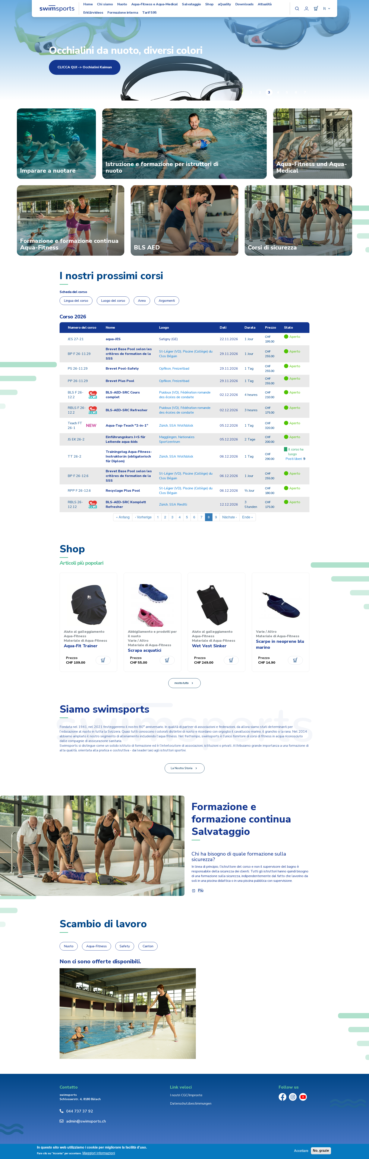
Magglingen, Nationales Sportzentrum (177, 439)
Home (88, 4)
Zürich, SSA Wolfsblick (176, 425)
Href (295, 341)
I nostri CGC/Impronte (186, 1095)
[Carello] (316, 8)
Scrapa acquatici (144, 650)
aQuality (224, 4)
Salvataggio (191, 4)
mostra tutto (181, 683)
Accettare (301, 1150)
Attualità (265, 4)
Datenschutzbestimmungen (190, 1103)
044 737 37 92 (79, 1111)
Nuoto (122, 4)
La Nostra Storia (181, 768)
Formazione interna (122, 13)
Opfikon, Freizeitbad (174, 368)
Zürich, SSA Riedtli (173, 504)
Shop (209, 4)
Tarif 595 (149, 13)
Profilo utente (306, 8)
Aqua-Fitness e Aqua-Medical (154, 4)
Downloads (244, 4)
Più (200, 890)
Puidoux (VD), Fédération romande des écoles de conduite (185, 394)
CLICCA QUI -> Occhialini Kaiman (84, 67)
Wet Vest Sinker (209, 646)
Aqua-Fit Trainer (81, 646)
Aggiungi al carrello (103, 660)
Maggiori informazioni (98, 1153)
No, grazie (321, 1150)
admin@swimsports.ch (86, 1121)
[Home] (57, 8)
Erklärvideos (93, 13)
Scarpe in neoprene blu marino (280, 644)
